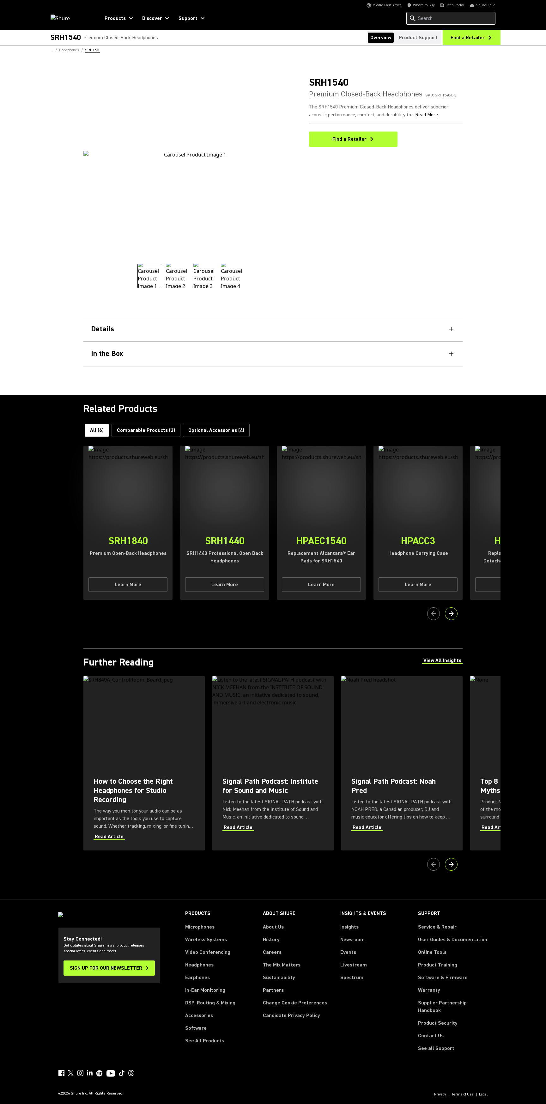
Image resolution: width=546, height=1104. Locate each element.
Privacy (440, 1094)
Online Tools (432, 952)
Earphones (197, 977)
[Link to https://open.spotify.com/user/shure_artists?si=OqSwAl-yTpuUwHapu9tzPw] (99, 1073)
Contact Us (431, 1036)
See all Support (436, 1048)
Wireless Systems (206, 939)
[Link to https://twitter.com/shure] (71, 1073)
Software (196, 1028)
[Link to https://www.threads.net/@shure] (131, 1073)
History (271, 939)
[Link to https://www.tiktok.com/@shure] (121, 1073)
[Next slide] (451, 613)
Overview (380, 37)
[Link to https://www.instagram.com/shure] (80, 1073)
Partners (273, 990)
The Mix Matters (281, 965)
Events (348, 952)
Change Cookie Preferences (295, 1003)
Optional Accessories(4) (216, 430)
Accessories (199, 1015)
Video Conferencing (207, 952)
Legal (483, 1094)
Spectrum (351, 977)
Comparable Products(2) (146, 430)
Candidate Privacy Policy (291, 1015)
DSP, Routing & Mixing (210, 1003)
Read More (426, 115)
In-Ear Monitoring (205, 990)
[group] (149, 276)
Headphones (199, 965)
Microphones (200, 927)
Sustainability (279, 977)
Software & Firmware (443, 977)
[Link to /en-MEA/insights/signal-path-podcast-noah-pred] (402, 763)
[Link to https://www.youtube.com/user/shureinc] (110, 1074)
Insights (349, 927)
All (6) (97, 430)
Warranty (429, 990)
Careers (272, 952)
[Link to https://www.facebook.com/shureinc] (61, 1073)
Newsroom (352, 939)
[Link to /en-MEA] (71, 18)
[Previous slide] (433, 613)
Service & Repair (437, 927)
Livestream (353, 965)
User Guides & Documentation (452, 939)
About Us (273, 927)
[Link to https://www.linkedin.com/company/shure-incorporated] (90, 1073)
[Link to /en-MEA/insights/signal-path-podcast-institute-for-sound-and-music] (273, 763)
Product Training (437, 965)
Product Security (438, 1023)
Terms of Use (463, 1094)
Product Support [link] (418, 37)
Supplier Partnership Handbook (452, 1007)
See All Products (204, 1041)
